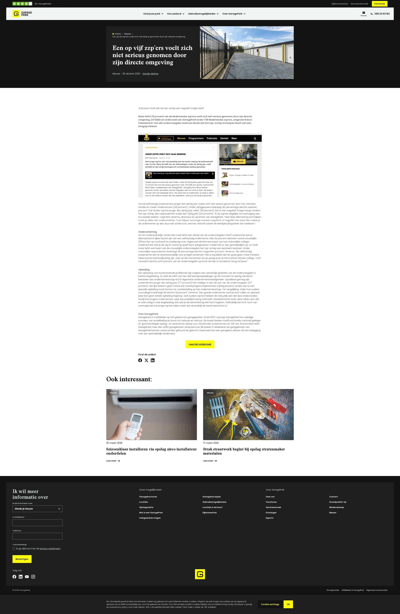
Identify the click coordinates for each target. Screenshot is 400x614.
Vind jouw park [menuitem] (151, 13)
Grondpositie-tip (337, 502)
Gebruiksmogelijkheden (214, 502)
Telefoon (16, 531)
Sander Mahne (150, 73)
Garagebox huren (148, 496)
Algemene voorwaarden (377, 590)
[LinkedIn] (20, 577)
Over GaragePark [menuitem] (232, 13)
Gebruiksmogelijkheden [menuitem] (201, 13)
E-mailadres (18, 517)
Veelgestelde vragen (150, 518)
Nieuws (127, 33)
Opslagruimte (146, 507)
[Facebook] (14, 577)
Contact (333, 496)
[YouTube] (27, 577)
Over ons (270, 496)
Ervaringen (271, 512)
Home (118, 33)
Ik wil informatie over (22, 503)
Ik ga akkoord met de (38, 548)
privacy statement (50, 548)
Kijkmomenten (340, 3)
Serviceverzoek (359, 3)
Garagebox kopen (211, 496)
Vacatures (271, 502)
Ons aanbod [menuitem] (174, 13)
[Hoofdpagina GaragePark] (22, 13)
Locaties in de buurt (212, 507)
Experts (269, 518)
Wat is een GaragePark (151, 512)
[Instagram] (33, 577)
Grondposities (333, 590)
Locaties (143, 502)
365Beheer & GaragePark (353, 590)
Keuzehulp (379, 3)
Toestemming (19, 544)
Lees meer (111, 460)
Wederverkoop (336, 507)
